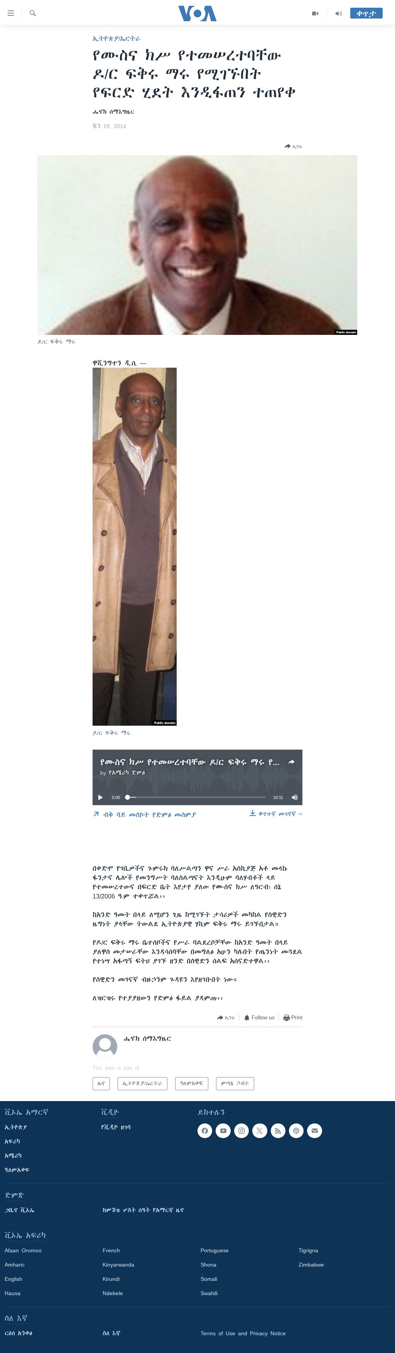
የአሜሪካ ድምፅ (127, 772)
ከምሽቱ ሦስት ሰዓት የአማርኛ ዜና (143, 1210)
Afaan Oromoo (23, 1250)
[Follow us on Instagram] (241, 1130)
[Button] (293, 146)
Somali (209, 1278)
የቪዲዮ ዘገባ (116, 1127)
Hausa (12, 1293)
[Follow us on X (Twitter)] (259, 1130)
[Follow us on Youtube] (223, 1130)
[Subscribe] (314, 1130)
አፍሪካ (12, 1141)
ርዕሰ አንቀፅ (18, 1333)
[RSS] (278, 1130)
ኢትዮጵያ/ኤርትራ (117, 38)
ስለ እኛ (111, 1333)
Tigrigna (308, 1250)
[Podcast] (296, 1130)
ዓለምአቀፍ (17, 1170)
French (111, 1250)
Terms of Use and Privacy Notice (243, 1333)
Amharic (15, 1264)
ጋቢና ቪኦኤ (19, 1210)
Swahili (209, 1293)
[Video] (315, 13)
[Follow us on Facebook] (205, 1130)
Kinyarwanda (118, 1264)
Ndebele (113, 1293)
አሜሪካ (13, 1155)
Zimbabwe (311, 1264)
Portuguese (215, 1250)
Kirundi (111, 1278)
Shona (208, 1264)
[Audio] (338, 13)
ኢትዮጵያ (16, 1127)
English (13, 1278)
